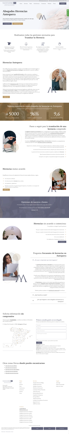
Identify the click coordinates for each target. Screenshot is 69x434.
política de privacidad (54, 340)
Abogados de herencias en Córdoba (26, 416)
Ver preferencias (62, 428)
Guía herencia (22, 388)
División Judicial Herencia (38, 393)
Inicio (20, 382)
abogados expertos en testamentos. (45, 142)
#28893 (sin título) (36, 403)
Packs (20, 386)
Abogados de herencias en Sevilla (25, 413)
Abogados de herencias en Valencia (25, 411)
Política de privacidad (8, 431)
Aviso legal (12, 431)
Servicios (21, 384)
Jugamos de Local (36, 402)
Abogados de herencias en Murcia (25, 415)
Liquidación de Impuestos (38, 395)
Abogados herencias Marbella (11, 371)
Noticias (21, 391)
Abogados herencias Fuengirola (11, 373)
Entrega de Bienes (36, 396)
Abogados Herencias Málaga (38, 382)
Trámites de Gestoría (37, 398)
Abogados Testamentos (37, 386)
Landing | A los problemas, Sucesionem (40, 400)
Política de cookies (3, 431)
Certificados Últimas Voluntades (39, 389)
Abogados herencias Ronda (11, 367)
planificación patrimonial (54, 290)
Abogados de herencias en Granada (25, 422)
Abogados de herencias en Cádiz (25, 418)
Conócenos (21, 389)
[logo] (9, 4)
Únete (20, 393)
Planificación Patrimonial (37, 388)
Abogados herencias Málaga (11, 365)
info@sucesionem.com (23, 409)
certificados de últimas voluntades (57, 133)
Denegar (49, 428)
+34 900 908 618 (22, 408)
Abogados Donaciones (37, 384)
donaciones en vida (14, 83)
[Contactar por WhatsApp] (68, 13)
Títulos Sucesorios (36, 391)
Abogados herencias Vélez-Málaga (12, 369)
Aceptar (37, 428)
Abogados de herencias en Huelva (25, 420)
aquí (13, 429)
